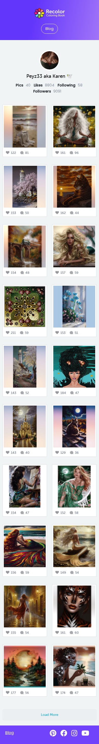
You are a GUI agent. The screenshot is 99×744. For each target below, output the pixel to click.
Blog (49, 28)
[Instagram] (74, 733)
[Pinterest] (53, 733)
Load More (49, 715)
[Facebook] (63, 733)
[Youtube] (85, 733)
